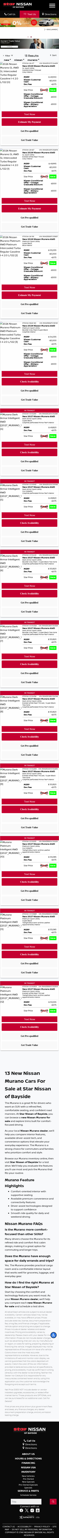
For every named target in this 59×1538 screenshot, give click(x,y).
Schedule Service (28, 1495)
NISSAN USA (28, 1467)
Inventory (28, 1472)
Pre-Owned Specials (28, 1484)
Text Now (29, 114)
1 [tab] (28, 37)
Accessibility (25, 1526)
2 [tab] (31, 37)
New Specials (28, 1481)
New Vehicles (28, 1476)
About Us (28, 1454)
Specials (28, 1487)
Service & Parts (28, 1491)
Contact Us (9, 1526)
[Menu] (52, 6)
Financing (28, 1463)
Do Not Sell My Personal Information (32, 1529)
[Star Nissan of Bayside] (17, 5)
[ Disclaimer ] (51, 29)
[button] (54, 1335)
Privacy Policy (42, 1526)
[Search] (53, 1502)
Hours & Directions (28, 1458)
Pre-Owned (28, 1479)
